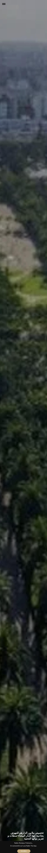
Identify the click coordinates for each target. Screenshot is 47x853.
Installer (24, 851)
